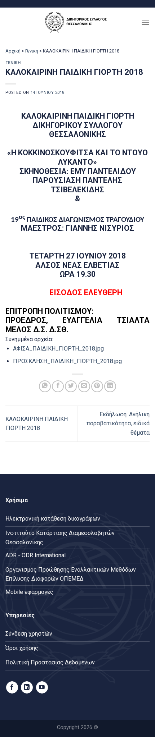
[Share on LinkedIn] (110, 386)
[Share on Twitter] (71, 386)
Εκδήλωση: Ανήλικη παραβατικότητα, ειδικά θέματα (118, 423)
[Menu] (145, 22)
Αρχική (13, 51)
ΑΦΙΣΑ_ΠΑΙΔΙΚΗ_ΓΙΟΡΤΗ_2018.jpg (58, 348)
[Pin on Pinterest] (97, 386)
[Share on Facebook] (58, 386)
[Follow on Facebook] (12, 687)
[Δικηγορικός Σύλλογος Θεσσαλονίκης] (77, 22)
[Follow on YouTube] (42, 687)
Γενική (31, 51)
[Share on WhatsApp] (45, 386)
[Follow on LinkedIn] (27, 687)
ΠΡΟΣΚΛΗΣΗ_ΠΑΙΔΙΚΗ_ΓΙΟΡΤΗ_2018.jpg (67, 361)
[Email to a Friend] (84, 386)
